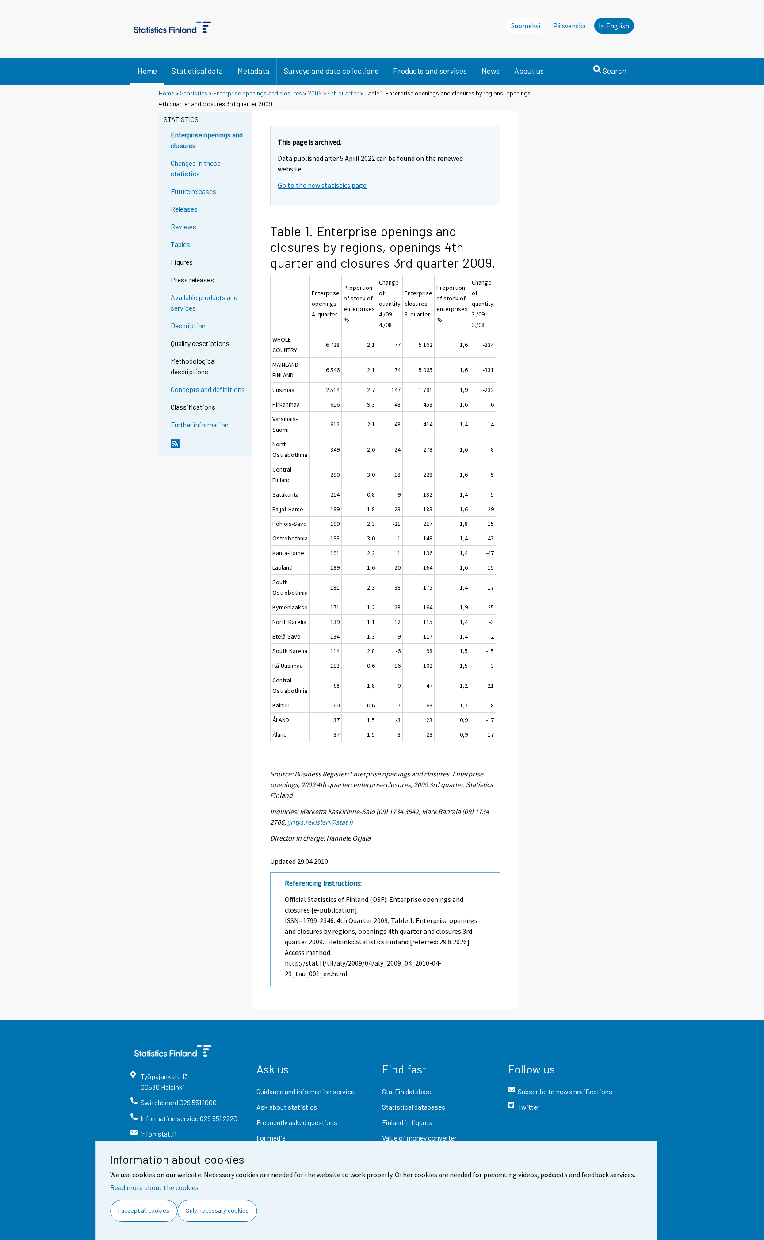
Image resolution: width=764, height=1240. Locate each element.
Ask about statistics (286, 1107)
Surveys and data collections (331, 71)
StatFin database (407, 1091)
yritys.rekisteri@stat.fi (320, 822)
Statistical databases (413, 1107)
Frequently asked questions (296, 1122)
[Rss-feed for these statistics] (209, 447)
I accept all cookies (143, 1210)
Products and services (430, 71)
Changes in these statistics (196, 168)
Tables (180, 244)
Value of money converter (419, 1137)
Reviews (183, 226)
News (490, 71)
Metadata (253, 71)
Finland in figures (407, 1122)
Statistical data (197, 71)
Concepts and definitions (208, 389)
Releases (184, 209)
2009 (315, 93)
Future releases (193, 191)
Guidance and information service (305, 1091)
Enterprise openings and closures (257, 93)
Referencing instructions (322, 883)
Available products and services (204, 302)
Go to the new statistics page (322, 185)
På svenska (569, 25)
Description (188, 325)
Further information (200, 424)
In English (614, 25)
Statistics (193, 93)
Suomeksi (525, 25)
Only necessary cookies (217, 1210)
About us (529, 71)
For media (271, 1137)
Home (147, 71)
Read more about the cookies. (155, 1187)
